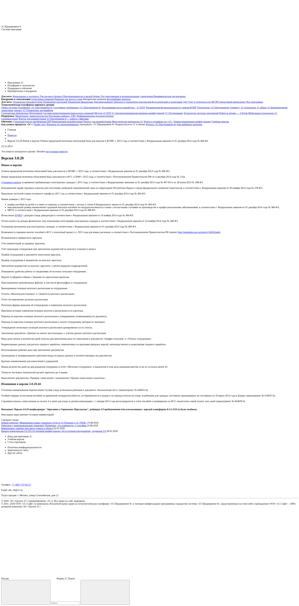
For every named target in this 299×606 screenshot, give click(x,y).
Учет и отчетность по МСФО (204, 102)
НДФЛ (18, 215)
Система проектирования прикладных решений (68, 113)
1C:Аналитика (248, 107)
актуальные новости (57, 151)
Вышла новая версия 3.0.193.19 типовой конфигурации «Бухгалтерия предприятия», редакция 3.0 (54, 431)
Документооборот (104, 102)
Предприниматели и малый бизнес (82, 96)
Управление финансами (81, 102)
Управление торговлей (55, 102)
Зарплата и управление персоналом (133, 102)
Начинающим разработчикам (67, 121)
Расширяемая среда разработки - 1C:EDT (123, 107)
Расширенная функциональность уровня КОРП (171, 107)
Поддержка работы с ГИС (62, 116)
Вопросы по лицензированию (63, 124)
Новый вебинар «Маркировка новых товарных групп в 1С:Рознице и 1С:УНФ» (44, 422)
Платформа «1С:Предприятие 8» (35, 107)
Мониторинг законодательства (31, 116)
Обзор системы (9, 107)
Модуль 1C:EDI (102, 113)
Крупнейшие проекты (119, 99)
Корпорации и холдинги (26, 96)
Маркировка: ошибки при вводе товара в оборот (27, 428)
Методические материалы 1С (127, 121)
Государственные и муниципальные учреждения (127, 96)
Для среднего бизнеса (51, 96)
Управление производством (28, 102)
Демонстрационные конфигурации (192, 121)
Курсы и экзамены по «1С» (158, 121)
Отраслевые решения (42, 99)
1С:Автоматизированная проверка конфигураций (138, 113)
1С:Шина (262, 107)
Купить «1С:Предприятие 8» (161, 124)
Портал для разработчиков (97, 121)
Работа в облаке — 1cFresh (233, 113)
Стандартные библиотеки (15, 113)
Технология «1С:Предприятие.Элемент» (218, 107)
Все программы (254, 102)
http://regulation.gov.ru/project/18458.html (198, 232)
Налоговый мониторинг (233, 102)
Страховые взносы (11, 182)
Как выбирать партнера (189, 124)
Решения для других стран (68, 99)
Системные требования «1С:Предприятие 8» (77, 107)
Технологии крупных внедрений (201, 113)
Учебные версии (220, 121)
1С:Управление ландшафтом (38, 110)
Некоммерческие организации (169, 96)
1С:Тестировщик (174, 113)
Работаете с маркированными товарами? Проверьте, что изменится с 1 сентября (44, 425)
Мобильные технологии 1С (263, 113)
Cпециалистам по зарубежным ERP (32, 121)
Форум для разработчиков (32, 118)
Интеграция (35, 113)
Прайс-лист (40, 124)
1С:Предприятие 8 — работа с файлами (68, 118)
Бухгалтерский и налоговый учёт (170, 102)
